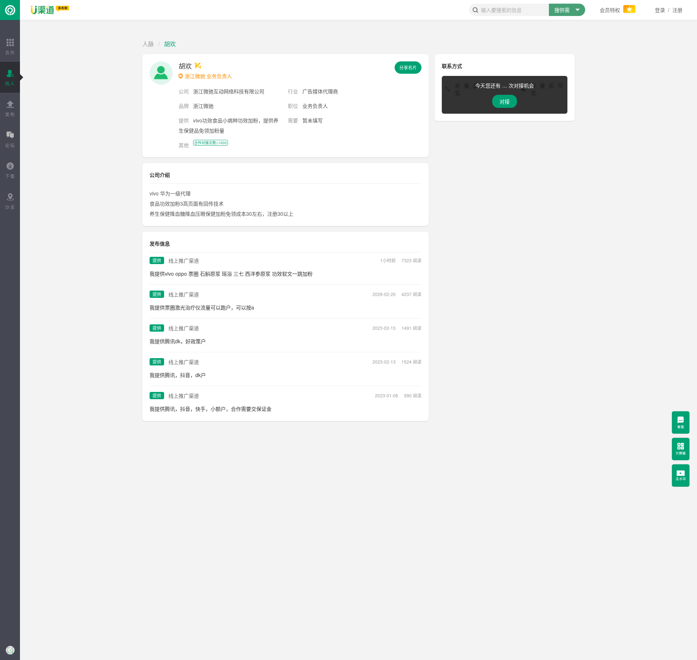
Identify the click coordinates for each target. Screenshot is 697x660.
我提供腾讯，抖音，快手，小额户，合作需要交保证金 (211, 408)
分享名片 (408, 67)
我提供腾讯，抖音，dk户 (178, 374)
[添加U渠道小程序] (10, 650)
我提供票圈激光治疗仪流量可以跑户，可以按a (202, 307)
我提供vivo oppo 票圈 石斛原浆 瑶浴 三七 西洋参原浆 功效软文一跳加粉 (231, 273)
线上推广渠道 (183, 260)
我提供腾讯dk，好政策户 (178, 341)
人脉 (148, 44)
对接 (505, 101)
